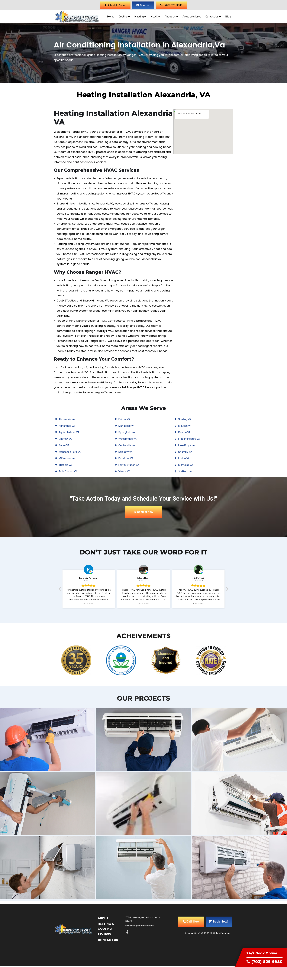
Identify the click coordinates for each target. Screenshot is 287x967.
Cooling (123, 16)
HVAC (154, 16)
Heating (139, 16)
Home (110, 16)
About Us (170, 16)
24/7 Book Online (261, 953)
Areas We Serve (192, 16)
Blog (228, 16)
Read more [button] (89, 603)
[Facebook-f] (127, 932)
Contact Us (212, 16)
